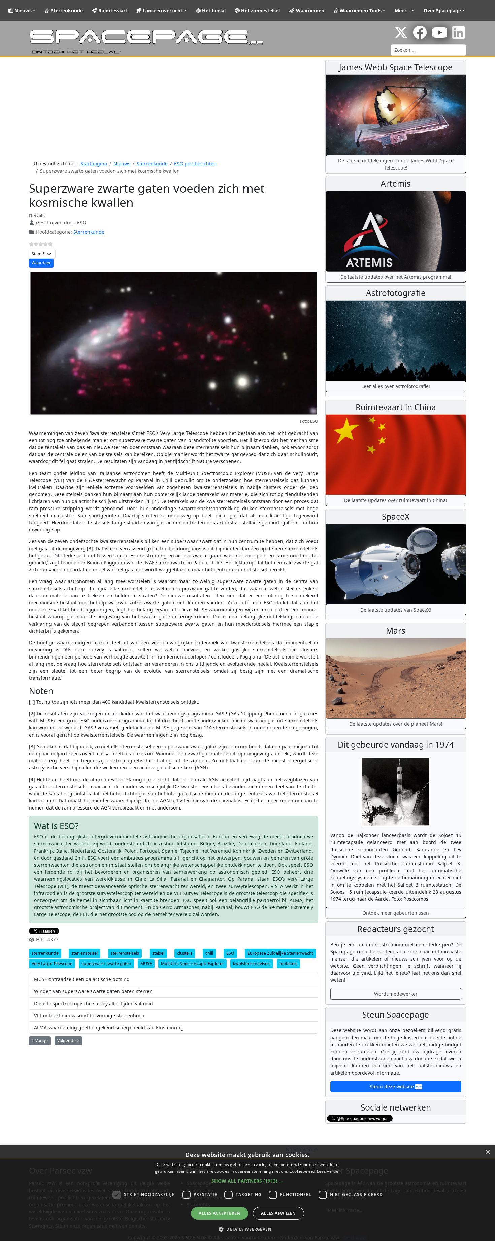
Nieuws (22, 10)
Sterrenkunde (66, 10)
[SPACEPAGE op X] (401, 36)
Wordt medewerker (396, 994)
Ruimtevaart (112, 10)
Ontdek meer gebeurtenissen (395, 913)
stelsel (158, 953)
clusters (184, 953)
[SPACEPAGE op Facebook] (420, 36)
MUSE (146, 963)
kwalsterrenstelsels (251, 963)
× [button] (487, 1152)
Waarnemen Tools (360, 10)
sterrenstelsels (125, 953)
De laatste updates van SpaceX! (395, 610)
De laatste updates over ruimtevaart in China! (395, 500)
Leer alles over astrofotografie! (395, 386)
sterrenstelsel (84, 953)
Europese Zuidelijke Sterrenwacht (280, 953)
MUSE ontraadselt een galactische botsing (82, 979)
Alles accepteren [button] (219, 1213)
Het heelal (213, 10)
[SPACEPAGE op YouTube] (440, 36)
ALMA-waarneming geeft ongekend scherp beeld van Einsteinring (109, 1027)
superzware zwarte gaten (106, 963)
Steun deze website (392, 1086)
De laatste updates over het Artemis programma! (395, 277)
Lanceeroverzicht (162, 10)
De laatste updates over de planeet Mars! (395, 724)
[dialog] (247, 1193)
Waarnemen (309, 10)
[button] (247, 1180)
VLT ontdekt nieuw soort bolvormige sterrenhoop (89, 1015)
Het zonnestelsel (260, 10)
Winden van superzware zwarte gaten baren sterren (93, 991)
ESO (230, 953)
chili (209, 953)
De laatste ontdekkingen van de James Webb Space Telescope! (396, 164)
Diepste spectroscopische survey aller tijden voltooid (93, 1003)
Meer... (402, 10)
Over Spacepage (442, 10)
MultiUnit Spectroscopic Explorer (192, 963)
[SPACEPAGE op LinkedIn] (458, 36)
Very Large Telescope (52, 963)
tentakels (288, 963)
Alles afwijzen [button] (278, 1213)
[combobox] (428, 50)
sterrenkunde (45, 953)
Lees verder (328, 1171)
